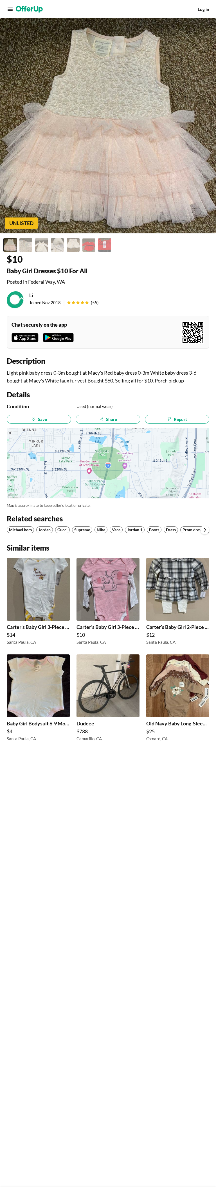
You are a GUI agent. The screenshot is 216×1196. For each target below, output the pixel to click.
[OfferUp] (29, 9)
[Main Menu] (10, 9)
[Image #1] (10, 245)
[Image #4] (57, 245)
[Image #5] (73, 245)
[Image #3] (41, 245)
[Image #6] (89, 245)
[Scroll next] (204, 529)
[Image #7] (104, 245)
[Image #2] (26, 245)
